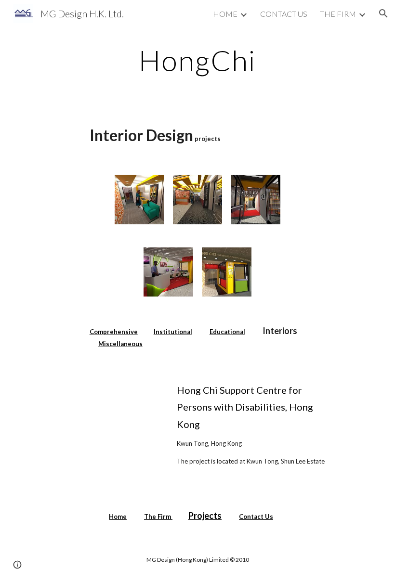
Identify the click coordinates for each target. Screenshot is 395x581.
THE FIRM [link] (338, 13)
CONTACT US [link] (283, 13)
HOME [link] (225, 13)
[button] (383, 13)
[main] (198, 60)
